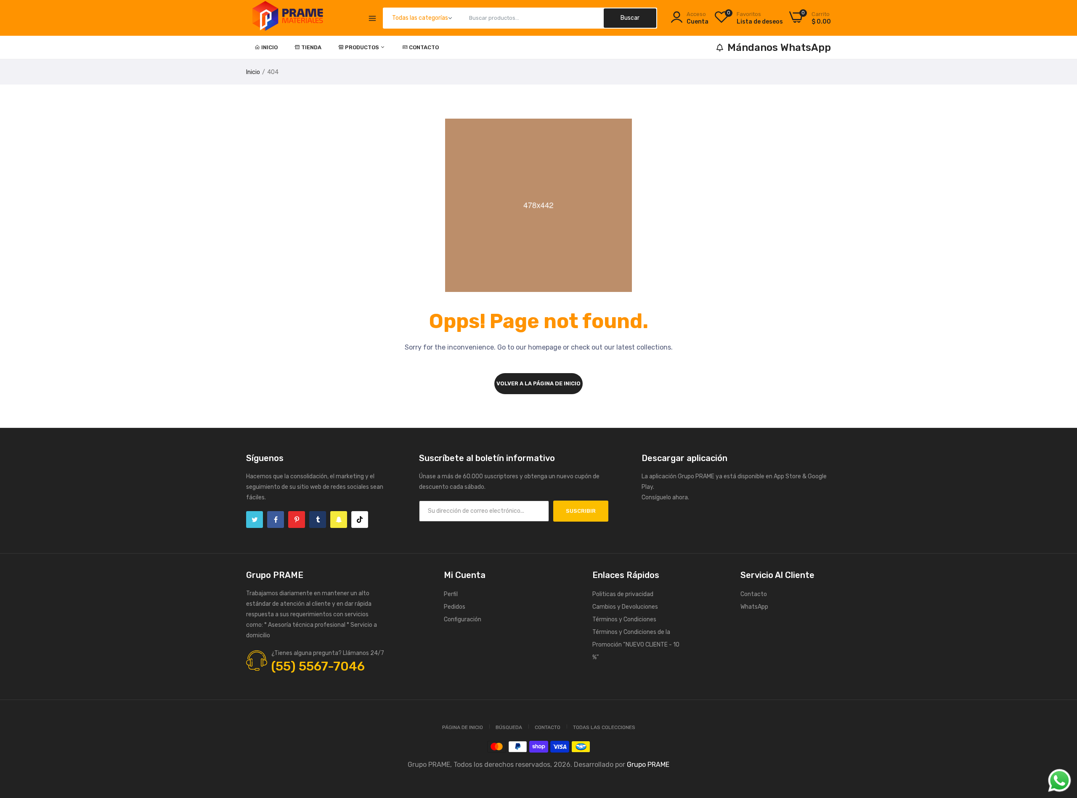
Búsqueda (509, 727)
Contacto (424, 47)
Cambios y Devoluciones (625, 606)
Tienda (311, 47)
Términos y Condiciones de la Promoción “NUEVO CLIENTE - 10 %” (635, 644)
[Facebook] (275, 519)
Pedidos (454, 606)
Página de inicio (462, 727)
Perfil (451, 594)
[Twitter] (254, 519)
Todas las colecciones (604, 727)
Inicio (269, 47)
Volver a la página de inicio (538, 383)
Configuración (462, 619)
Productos (362, 47)
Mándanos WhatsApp (779, 47)
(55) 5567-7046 (318, 666)
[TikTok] (359, 519)
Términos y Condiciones (624, 619)
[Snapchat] (338, 519)
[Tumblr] (317, 519)
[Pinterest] (296, 519)
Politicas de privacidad (622, 594)
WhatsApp (754, 606)
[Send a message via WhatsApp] (1059, 780)
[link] (1060, 737)
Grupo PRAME (648, 765)
